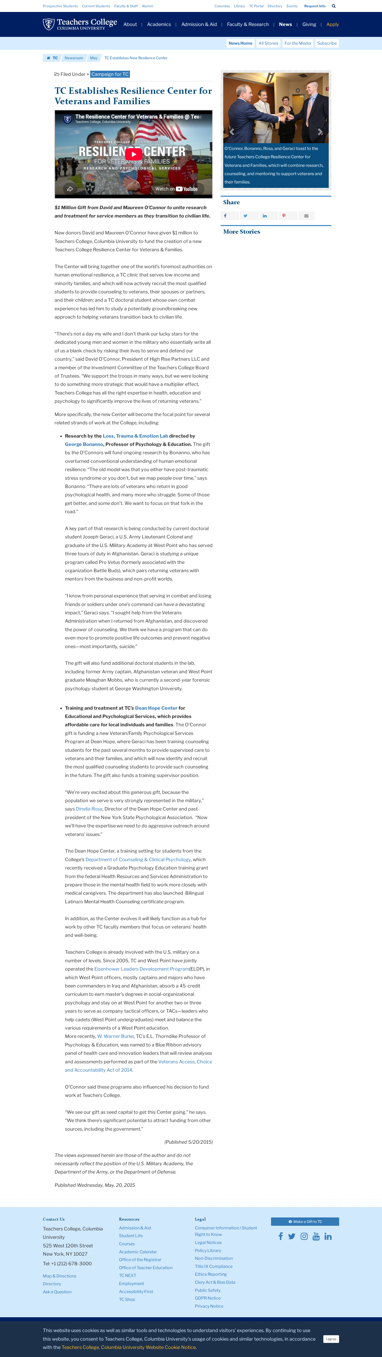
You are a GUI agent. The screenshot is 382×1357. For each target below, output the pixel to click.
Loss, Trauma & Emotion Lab (135, 436)
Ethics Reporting (211, 1274)
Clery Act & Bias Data (215, 1282)
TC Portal (256, 6)
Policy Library (208, 1250)
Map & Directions (59, 1276)
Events (292, 6)
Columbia (222, 6)
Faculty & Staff (126, 6)
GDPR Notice (208, 1298)
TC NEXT (127, 1275)
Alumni (147, 6)
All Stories (268, 43)
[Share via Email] (306, 216)
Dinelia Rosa (89, 809)
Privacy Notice (209, 1306)
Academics (159, 24)
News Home (240, 43)
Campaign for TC (110, 74)
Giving (309, 24)
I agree (331, 1339)
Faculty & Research (248, 24)
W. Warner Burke (115, 1036)
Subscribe (327, 43)
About (130, 24)
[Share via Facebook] (230, 216)
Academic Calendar (138, 1251)
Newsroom (74, 58)
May (93, 58)
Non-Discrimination (214, 1258)
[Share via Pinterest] (288, 216)
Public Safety (207, 1290)
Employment (131, 1283)
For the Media (298, 43)
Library (239, 6)
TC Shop (127, 1299)
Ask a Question (57, 1291)
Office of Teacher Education (146, 1267)
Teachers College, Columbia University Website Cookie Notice (129, 1347)
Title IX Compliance (214, 1266)
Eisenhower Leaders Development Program (141, 969)
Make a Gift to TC (307, 1221)
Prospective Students (60, 6)
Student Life (131, 1235)
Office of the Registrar (140, 1259)
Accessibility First (136, 1291)
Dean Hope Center (156, 708)
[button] (333, 6)
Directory (275, 6)
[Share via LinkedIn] (269, 216)
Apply (332, 24)
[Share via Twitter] (249, 216)
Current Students (96, 6)
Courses (127, 1243)
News (285, 24)
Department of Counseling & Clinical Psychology (138, 859)
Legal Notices (208, 1242)
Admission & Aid (199, 24)
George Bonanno (84, 444)
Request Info (315, 6)
